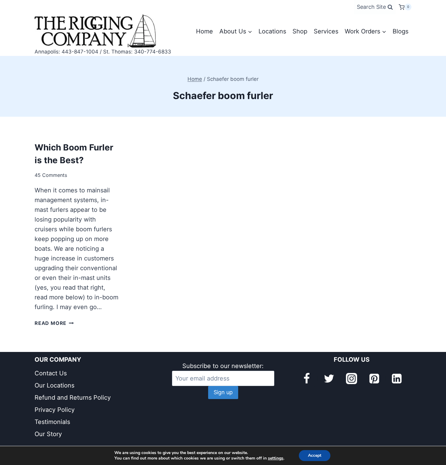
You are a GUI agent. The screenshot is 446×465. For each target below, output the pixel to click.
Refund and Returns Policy (73, 397)
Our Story (48, 434)
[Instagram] (351, 378)
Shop (299, 31)
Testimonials (52, 421)
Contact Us (51, 373)
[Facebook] (306, 378)
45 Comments (51, 175)
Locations (272, 31)
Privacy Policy (55, 409)
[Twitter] (329, 378)
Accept (314, 455)
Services (326, 31)
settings (275, 458)
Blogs (400, 31)
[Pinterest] (374, 378)
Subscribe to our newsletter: (223, 366)
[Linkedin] (397, 378)
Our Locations (54, 385)
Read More (54, 323)
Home (204, 31)
